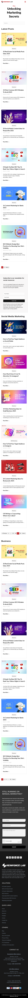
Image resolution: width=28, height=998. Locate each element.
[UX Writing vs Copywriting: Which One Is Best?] (14, 501)
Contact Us (4, 920)
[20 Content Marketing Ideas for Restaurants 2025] (14, 466)
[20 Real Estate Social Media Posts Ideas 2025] (14, 39)
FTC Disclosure (5, 942)
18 (20, 533)
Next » (7, 267)
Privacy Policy (5, 937)
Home (3, 908)
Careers (4, 933)
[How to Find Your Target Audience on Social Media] (14, 326)
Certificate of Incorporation (8, 944)
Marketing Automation (7, 900)
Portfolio (4, 915)
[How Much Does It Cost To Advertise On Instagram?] (14, 361)
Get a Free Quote (6, 935)
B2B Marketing (14, 440)
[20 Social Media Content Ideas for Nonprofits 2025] (14, 116)
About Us (4, 911)
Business (14, 48)
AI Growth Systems (6, 886)
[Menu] (25, 1)
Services (4, 913)
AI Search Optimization (7, 891)
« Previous (4, 533)
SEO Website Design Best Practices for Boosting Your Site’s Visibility (13, 246)
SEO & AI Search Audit (7, 888)
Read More (6, 63)
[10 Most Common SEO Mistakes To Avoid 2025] (14, 77)
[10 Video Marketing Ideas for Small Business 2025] (14, 396)
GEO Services (5, 893)
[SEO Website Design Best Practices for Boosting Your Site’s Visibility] (14, 231)
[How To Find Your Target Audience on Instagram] (14, 431)
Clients (3, 918)
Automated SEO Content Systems (10, 895)
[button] (14, 300)
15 (13, 533)
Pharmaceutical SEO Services (9, 898)
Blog (3, 930)
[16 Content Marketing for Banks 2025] (14, 193)
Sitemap (4, 922)
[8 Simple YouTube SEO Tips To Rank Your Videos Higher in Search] (14, 154)
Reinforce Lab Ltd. (14, 996)
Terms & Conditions (6, 940)
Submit (14, 847)
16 (15, 533)
